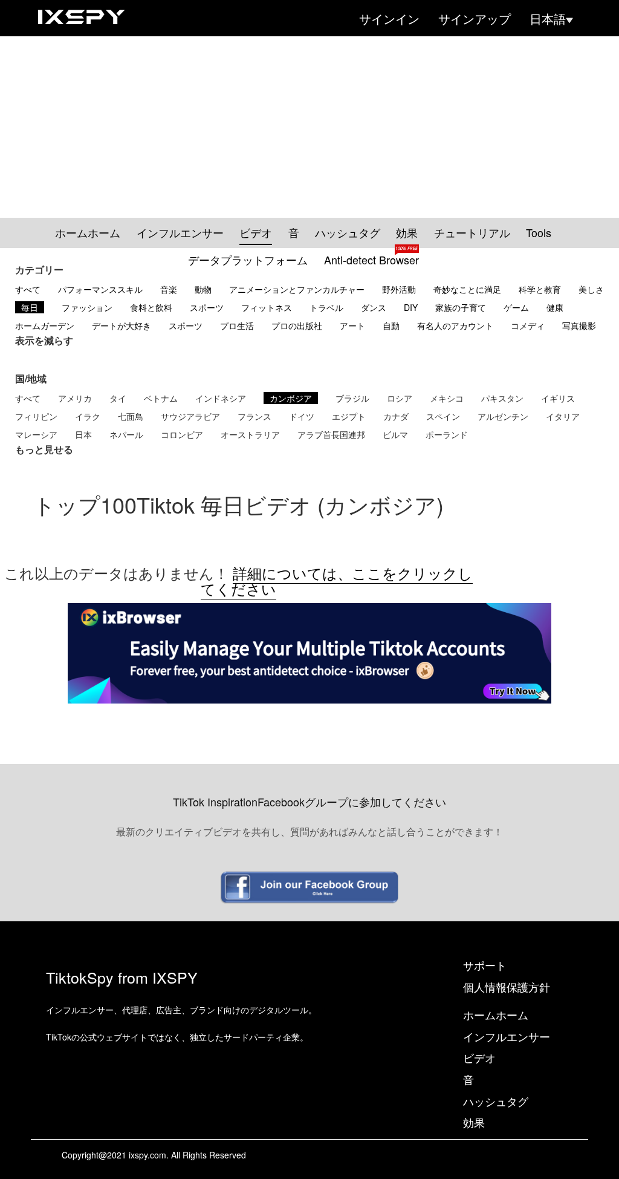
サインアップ (474, 18)
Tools (538, 232)
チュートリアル (472, 232)
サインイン (389, 18)
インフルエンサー (180, 232)
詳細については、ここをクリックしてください (337, 580)
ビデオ (255, 232)
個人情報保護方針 (506, 986)
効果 (407, 232)
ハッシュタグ (347, 232)
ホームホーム (87, 232)
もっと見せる (44, 449)
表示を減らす (44, 340)
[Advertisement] (309, 127)
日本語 (548, 18)
